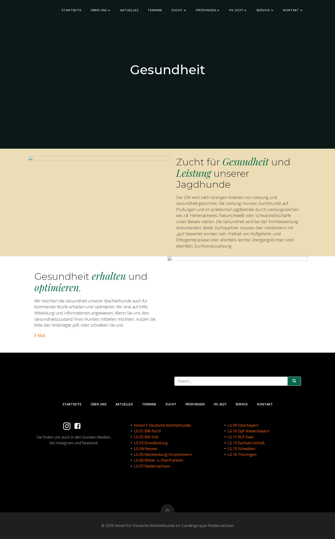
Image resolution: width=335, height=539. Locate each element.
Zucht (177, 10)
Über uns (99, 10)
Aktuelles (129, 10)
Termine (155, 10)
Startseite (72, 10)
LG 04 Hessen (145, 448)
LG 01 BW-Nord (147, 430)
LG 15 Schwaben (241, 448)
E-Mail (39, 335)
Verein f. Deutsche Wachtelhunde (162, 425)
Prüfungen (206, 10)
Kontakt (291, 10)
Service (263, 10)
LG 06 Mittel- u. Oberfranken (158, 460)
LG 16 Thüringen (241, 454)
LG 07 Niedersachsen (152, 466)
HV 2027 (236, 10)
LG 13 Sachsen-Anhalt (246, 442)
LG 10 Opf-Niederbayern (248, 430)
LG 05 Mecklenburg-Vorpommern (163, 454)
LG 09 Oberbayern (243, 425)
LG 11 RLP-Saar (240, 436)
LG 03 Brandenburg (151, 442)
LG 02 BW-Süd (146, 436)
